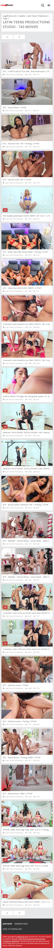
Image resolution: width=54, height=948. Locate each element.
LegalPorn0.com (22, 937)
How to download (12, 929)
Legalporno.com (7, 5)
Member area (21, 923)
